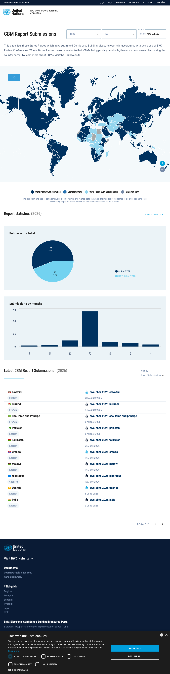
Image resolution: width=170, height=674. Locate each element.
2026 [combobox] (152, 34)
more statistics (154, 214)
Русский (148, 2)
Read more (13, 650)
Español (161, 2)
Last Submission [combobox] (151, 375)
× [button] (166, 635)
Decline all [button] (135, 656)
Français (134, 2)
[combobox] (83, 34)
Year (142, 29)
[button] (162, 163)
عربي (102, 2)
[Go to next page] (162, 524)
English (120, 2)
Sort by (144, 371)
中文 (110, 2)
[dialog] (85, 652)
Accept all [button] (135, 648)
